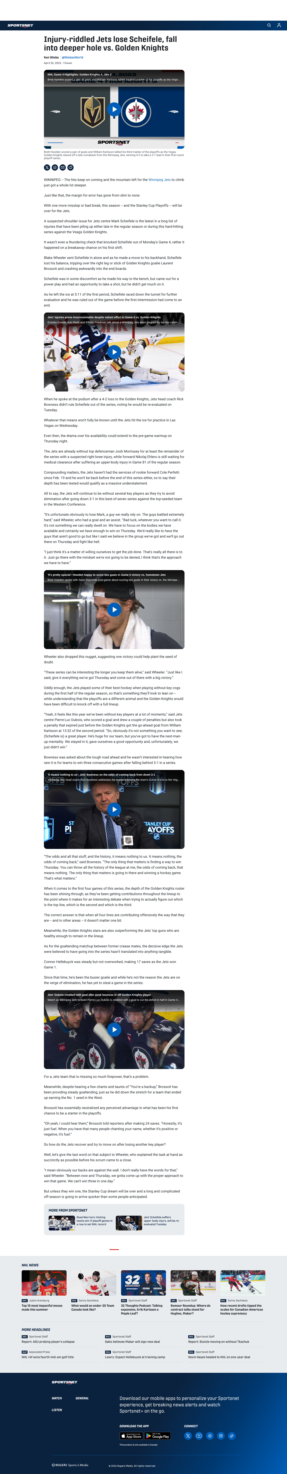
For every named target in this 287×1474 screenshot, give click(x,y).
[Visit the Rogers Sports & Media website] (70, 1465)
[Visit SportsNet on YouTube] (199, 1435)
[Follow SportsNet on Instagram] (221, 1435)
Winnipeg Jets (160, 179)
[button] (269, 25)
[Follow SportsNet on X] (188, 1435)
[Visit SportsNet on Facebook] (210, 1435)
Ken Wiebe (51, 57)
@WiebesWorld (72, 57)
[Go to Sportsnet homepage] (20, 26)
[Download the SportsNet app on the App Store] (131, 1435)
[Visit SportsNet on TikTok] (232, 1436)
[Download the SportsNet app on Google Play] (157, 1435)
